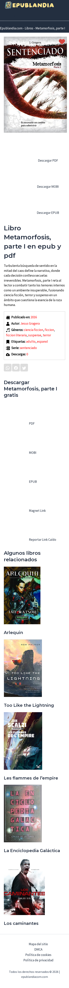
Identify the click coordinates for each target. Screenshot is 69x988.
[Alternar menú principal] (12, 16)
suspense (34, 335)
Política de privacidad (38, 960)
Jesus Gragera (30, 323)
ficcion (49, 330)
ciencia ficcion (33, 330)
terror (47, 335)
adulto (30, 341)
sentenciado (28, 348)
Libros (29, 28)
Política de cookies (38, 955)
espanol (42, 341)
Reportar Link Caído (42, 539)
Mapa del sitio (38, 944)
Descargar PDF (47, 160)
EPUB (32, 482)
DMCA (38, 949)
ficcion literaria (16, 335)
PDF (31, 423)
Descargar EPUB (47, 213)
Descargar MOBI (47, 186)
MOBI (32, 453)
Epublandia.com (11, 28)
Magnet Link (37, 510)
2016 (34, 317)
